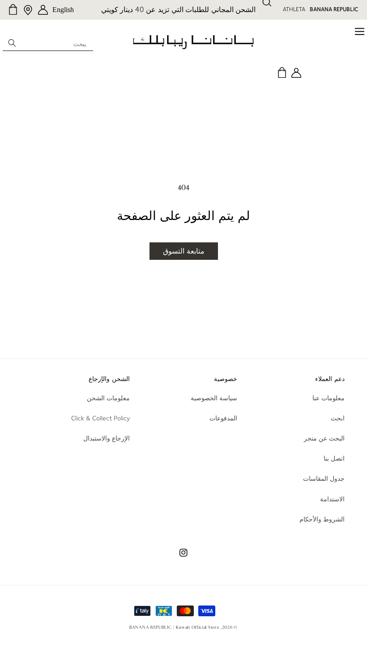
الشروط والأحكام (322, 519)
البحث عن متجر (324, 438)
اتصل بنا (334, 458)
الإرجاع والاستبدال (106, 438)
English (63, 9)
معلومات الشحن (108, 398)
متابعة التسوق (184, 251)
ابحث (338, 418)
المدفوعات (223, 418)
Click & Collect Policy (100, 418)
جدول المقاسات (324, 478)
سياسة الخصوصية (214, 398)
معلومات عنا (328, 398)
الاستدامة (332, 499)
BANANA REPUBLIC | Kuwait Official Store (174, 627)
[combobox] (48, 42)
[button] (329, 31)
